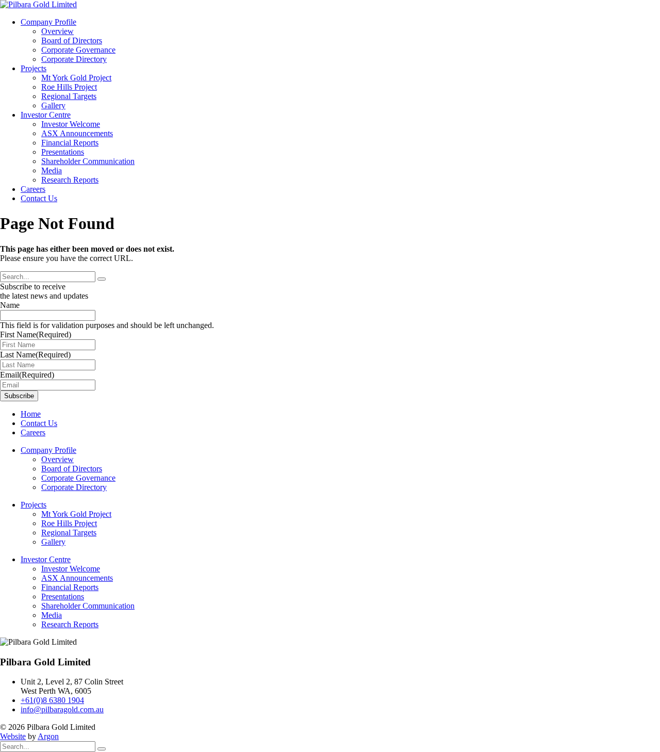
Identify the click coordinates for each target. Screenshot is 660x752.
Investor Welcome (70, 124)
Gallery (53, 105)
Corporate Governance (78, 49)
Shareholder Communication (88, 161)
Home (31, 414)
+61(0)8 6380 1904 (52, 700)
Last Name (35, 354)
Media (51, 170)
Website (13, 736)
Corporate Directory (74, 59)
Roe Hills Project (69, 87)
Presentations (62, 152)
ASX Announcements (77, 133)
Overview (57, 31)
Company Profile (48, 22)
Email (27, 374)
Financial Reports (69, 142)
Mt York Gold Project (76, 77)
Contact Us (39, 198)
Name (10, 305)
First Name (35, 334)
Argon (48, 736)
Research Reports (69, 179)
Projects (33, 68)
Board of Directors (71, 40)
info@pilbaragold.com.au (62, 709)
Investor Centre (46, 114)
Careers (33, 189)
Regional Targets (68, 96)
